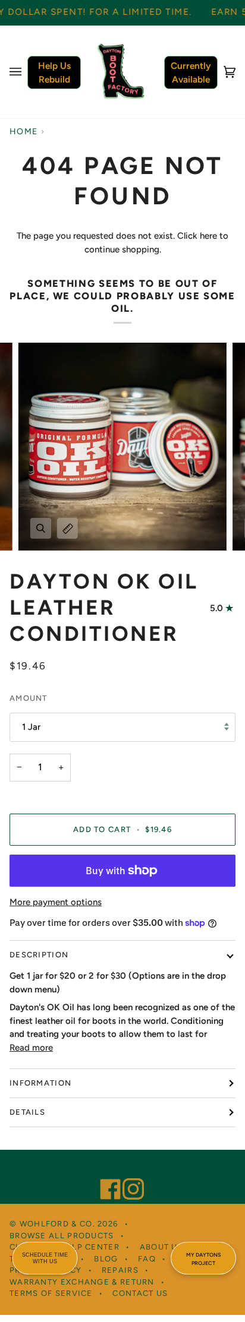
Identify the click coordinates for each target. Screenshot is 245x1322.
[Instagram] (127, 1173)
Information (40, 1083)
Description (39, 954)
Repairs (120, 1270)
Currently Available (191, 72)
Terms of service (51, 1293)
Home (24, 131)
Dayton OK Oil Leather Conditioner (104, 607)
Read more (31, 1047)
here (208, 235)
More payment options (56, 902)
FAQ (147, 1258)
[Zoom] (40, 528)
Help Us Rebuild (54, 72)
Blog (106, 1258)
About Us (161, 1246)
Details (27, 1112)
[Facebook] (105, 1173)
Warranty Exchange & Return (82, 1281)
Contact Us (140, 1293)
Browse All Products (62, 1235)
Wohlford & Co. (57, 1223)
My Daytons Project (203, 1258)
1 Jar (31, 727)
